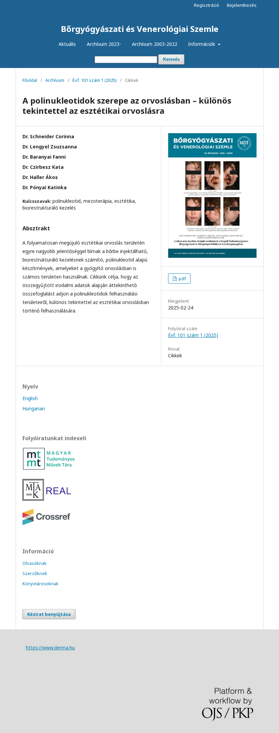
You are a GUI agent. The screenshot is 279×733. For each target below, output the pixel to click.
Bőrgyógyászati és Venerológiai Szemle (139, 28)
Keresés (171, 59)
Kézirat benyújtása (49, 614)
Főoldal (29, 80)
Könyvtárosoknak (40, 583)
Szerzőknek (34, 573)
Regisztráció (206, 5)
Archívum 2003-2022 (154, 44)
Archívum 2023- (104, 44)
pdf (182, 278)
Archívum (54, 80)
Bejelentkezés (242, 5)
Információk (202, 44)
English (30, 398)
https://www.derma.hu (50, 647)
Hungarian (33, 408)
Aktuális (67, 44)
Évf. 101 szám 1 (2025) (94, 80)
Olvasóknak (34, 563)
